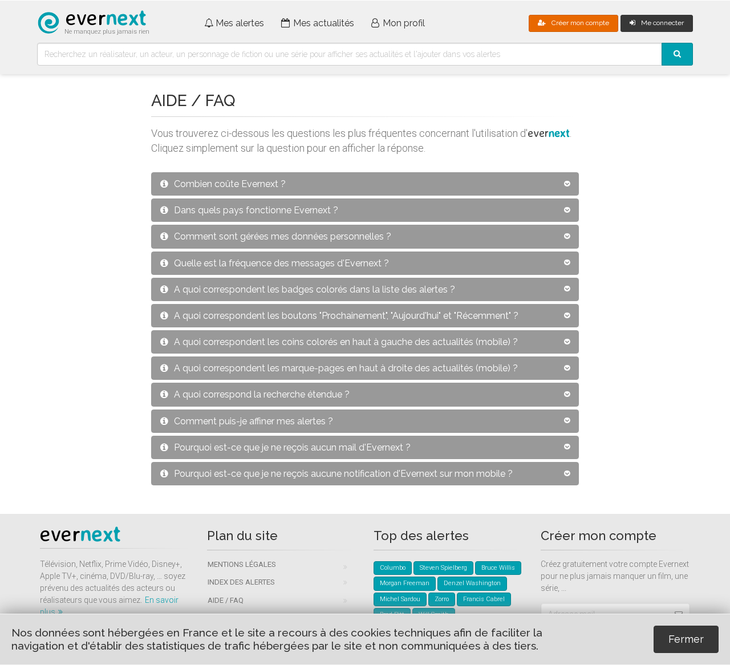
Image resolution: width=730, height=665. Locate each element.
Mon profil (404, 23)
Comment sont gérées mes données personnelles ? (282, 236)
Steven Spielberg (443, 567)
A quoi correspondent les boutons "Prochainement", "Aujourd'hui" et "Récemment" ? (346, 315)
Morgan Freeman (404, 583)
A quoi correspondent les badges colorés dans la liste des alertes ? (314, 289)
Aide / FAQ (226, 600)
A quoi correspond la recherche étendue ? (262, 394)
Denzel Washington (472, 583)
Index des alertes (241, 582)
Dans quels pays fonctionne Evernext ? (256, 210)
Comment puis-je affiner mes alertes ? (253, 421)
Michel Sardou (400, 599)
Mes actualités (323, 23)
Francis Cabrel (484, 599)
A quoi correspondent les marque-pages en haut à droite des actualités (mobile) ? (346, 368)
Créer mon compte (580, 23)
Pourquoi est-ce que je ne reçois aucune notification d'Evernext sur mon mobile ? (343, 473)
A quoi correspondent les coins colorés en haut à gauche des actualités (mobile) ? (346, 341)
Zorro (442, 599)
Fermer (686, 639)
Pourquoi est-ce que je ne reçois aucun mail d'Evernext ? (292, 447)
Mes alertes (240, 23)
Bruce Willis (498, 567)
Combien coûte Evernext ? (230, 184)
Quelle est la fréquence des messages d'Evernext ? (281, 263)
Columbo (392, 567)
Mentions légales (242, 564)
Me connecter (662, 23)
